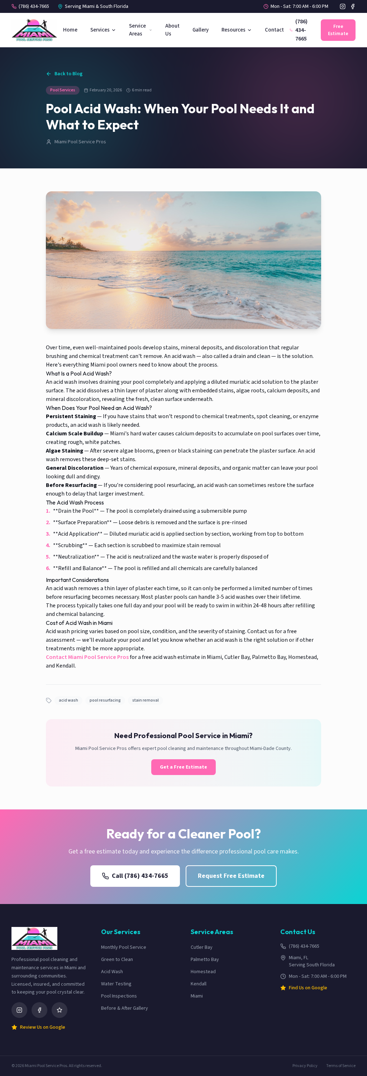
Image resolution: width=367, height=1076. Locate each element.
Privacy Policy (305, 1066)
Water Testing (116, 983)
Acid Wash (112, 971)
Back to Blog (68, 73)
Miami (197, 996)
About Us (172, 30)
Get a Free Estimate (183, 767)
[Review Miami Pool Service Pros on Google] (59, 1010)
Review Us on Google (42, 1027)
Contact (274, 30)
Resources (233, 30)
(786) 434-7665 (34, 6)
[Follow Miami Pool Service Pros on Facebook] (39, 1010)
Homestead (203, 971)
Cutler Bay (202, 947)
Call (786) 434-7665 (140, 875)
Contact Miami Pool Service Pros (87, 657)
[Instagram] (342, 6)
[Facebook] (353, 6)
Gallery (200, 30)
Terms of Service (341, 1066)
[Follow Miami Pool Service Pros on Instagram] (19, 1010)
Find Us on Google (308, 987)
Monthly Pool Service (123, 947)
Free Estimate (338, 30)
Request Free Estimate (231, 875)
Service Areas (137, 30)
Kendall (198, 983)
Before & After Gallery (124, 1008)
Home (70, 30)
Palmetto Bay (205, 959)
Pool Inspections (119, 996)
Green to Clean (117, 959)
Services (100, 30)
